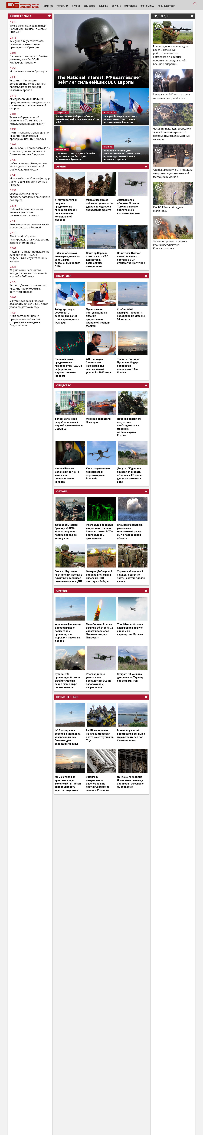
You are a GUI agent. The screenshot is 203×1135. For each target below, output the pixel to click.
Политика (63, 276)
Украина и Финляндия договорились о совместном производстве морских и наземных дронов (28, 85)
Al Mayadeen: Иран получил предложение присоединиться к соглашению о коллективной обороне (30, 103)
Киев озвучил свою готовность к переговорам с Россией (29, 226)
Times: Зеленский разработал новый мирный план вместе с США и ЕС (28, 29)
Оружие (61, 591)
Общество (63, 385)
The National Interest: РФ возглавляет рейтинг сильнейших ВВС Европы (99, 79)
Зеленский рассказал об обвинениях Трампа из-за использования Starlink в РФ (27, 120)
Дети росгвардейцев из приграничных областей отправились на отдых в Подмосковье (25, 320)
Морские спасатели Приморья (28, 71)
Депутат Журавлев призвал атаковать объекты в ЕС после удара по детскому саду (29, 304)
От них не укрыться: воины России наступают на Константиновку (170, 245)
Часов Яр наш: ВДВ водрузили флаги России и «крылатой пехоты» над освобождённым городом (172, 134)
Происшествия (67, 697)
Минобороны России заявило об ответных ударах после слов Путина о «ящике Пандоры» (30, 151)
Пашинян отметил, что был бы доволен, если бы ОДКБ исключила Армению (29, 59)
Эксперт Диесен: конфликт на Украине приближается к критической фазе (28, 288)
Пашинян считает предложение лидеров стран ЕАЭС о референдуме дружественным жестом (29, 256)
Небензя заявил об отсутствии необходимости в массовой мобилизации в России (28, 166)
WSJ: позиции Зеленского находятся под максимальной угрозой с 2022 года (28, 273)
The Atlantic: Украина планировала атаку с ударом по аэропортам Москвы (29, 239)
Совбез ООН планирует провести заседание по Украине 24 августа (30, 197)
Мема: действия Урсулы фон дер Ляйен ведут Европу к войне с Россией (30, 181)
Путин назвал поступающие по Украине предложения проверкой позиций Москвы (29, 135)
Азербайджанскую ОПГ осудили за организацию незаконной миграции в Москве (173, 173)
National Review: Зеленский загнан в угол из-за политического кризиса (26, 212)
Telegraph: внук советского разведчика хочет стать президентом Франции (27, 44)
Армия (61, 166)
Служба (62, 491)
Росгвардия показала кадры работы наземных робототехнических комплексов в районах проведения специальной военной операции (170, 55)
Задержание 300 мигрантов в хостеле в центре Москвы (171, 96)
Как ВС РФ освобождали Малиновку (168, 209)
